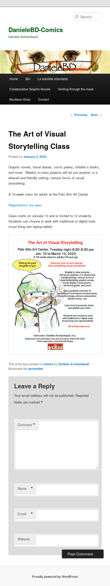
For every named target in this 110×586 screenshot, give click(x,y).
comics (48, 364)
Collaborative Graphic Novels (29, 89)
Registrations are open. (25, 205)
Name (25, 488)
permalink (35, 368)
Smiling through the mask (75, 89)
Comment (26, 425)
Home (13, 78)
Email (25, 514)
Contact (43, 99)
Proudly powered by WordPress (55, 576)
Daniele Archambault (73, 364)
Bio (28, 78)
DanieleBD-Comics (35, 29)
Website (24, 538)
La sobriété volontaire (53, 78)
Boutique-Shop (19, 99)
